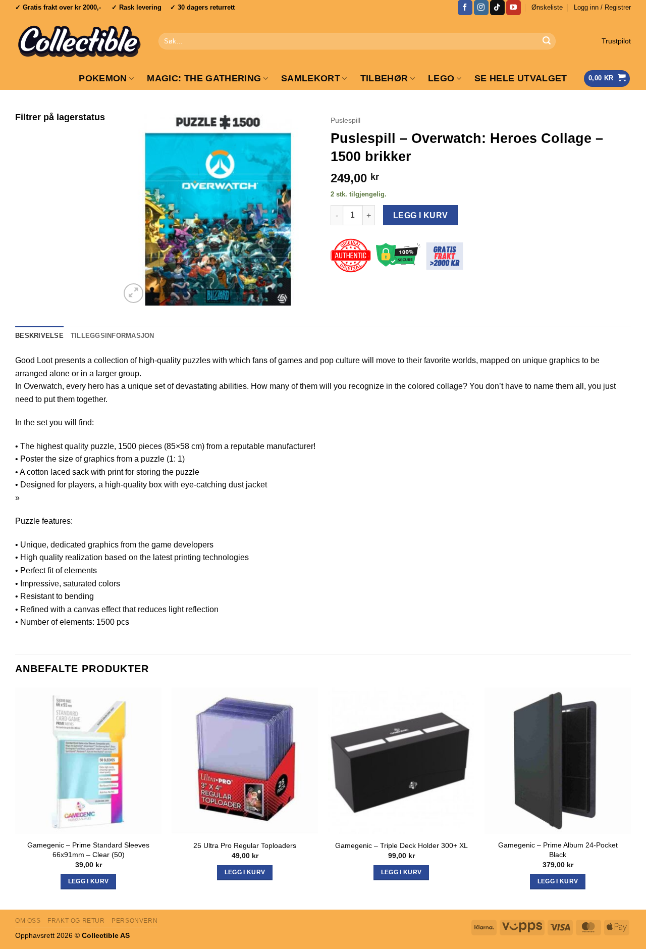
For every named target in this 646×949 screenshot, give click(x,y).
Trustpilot (616, 41)
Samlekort (310, 78)
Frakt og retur (76, 920)
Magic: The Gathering (204, 78)
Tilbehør (384, 78)
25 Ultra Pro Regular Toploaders (244, 845)
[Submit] (546, 41)
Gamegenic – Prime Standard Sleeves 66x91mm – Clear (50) (88, 850)
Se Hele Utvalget (520, 78)
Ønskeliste (547, 7)
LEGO (441, 78)
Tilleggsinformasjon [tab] (112, 335)
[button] (602, 7)
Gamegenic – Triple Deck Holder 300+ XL (401, 845)
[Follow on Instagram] (481, 7)
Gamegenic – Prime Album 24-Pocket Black (558, 850)
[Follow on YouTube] (513, 7)
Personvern (134, 920)
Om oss (28, 920)
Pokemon (103, 78)
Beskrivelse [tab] (39, 335)
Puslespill (345, 120)
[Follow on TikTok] (497, 7)
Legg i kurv (420, 215)
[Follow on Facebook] (465, 7)
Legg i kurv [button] (88, 881)
